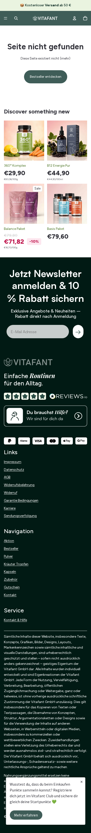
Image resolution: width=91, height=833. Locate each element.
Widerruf (10, 493)
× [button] (81, 782)
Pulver (8, 556)
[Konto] (74, 18)
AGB (7, 477)
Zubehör (10, 579)
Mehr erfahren (26, 815)
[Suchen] (16, 18)
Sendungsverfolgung (20, 516)
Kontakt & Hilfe (15, 620)
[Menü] (5, 18)
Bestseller (11, 549)
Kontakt (10, 595)
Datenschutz (14, 469)
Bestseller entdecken (45, 77)
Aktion (9, 541)
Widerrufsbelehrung (19, 485)
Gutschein (12, 587)
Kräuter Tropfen (16, 564)
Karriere (10, 508)
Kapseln (10, 572)
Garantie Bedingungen (21, 500)
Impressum (12, 462)
